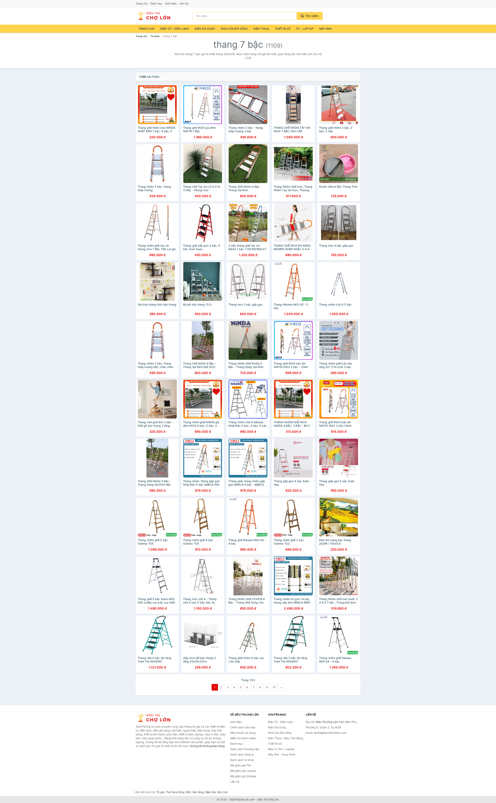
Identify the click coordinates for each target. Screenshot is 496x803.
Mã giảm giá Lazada (243, 770)
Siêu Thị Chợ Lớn (268, 799)
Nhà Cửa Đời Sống (234, 28)
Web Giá (210, 792)
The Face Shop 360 (178, 792)
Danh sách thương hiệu (244, 749)
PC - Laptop (304, 28)
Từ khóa (155, 36)
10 (274, 687)
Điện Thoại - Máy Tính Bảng (285, 738)
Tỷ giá (160, 792)
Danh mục (156, 3)
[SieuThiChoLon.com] (153, 16)
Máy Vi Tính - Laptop (281, 749)
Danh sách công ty (242, 754)
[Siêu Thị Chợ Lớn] (155, 718)
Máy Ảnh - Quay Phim (281, 754)
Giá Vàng (198, 792)
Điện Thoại (261, 28)
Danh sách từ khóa (242, 760)
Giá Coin (222, 792)
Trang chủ (142, 3)
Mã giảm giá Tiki (240, 765)
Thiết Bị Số (282, 28)
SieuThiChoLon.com (242, 799)
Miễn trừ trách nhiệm (243, 738)
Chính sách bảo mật (242, 727)
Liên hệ (183, 3)
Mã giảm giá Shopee (243, 776)
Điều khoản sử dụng (243, 732)
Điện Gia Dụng (205, 28)
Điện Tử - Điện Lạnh (174, 28)
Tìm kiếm (311, 16)
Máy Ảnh (325, 28)
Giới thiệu (171, 3)
